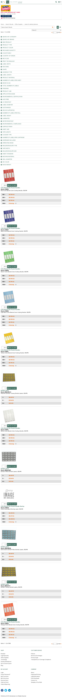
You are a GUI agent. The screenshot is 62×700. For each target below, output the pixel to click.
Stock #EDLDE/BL (6, 548)
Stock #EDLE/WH (6, 470)
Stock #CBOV (5, 508)
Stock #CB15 (4, 430)
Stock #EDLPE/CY (6, 392)
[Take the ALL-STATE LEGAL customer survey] (31, 8)
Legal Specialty (5, 655)
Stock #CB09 (5, 270)
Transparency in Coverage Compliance (41, 659)
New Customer (5, 676)
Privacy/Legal (34, 657)
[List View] (58, 27)
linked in (9, 690)
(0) (60, 2)
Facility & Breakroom (6, 661)
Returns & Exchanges (36, 655)
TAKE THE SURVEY (6, 16)
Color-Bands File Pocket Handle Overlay (12, 506)
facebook (2, 690)
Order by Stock (4, 682)
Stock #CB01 (4, 351)
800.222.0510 (4, 2)
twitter (5, 690)
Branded (3, 653)
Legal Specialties (35, 676)
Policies (33, 653)
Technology (4, 659)
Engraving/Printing (36, 674)
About (32, 672)
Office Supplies (19, 24)
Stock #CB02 (5, 623)
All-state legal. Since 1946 (14, 2)
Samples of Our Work (36, 682)
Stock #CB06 (5, 311)
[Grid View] (60, 27)
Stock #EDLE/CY (5, 586)
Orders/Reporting (5, 684)
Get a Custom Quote (6, 663)
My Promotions (5, 678)
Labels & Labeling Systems (31, 24)
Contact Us (34, 680)
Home (2, 24)
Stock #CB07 (5, 230)
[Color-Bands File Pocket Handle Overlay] (9, 494)
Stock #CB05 (5, 189)
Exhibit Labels (5, 390)
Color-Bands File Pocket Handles (10, 188)
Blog (2, 665)
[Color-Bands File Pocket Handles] (9, 176)
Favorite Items (4, 680)
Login (2, 672)
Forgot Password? (5, 674)
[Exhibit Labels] (9, 378)
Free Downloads (35, 678)
